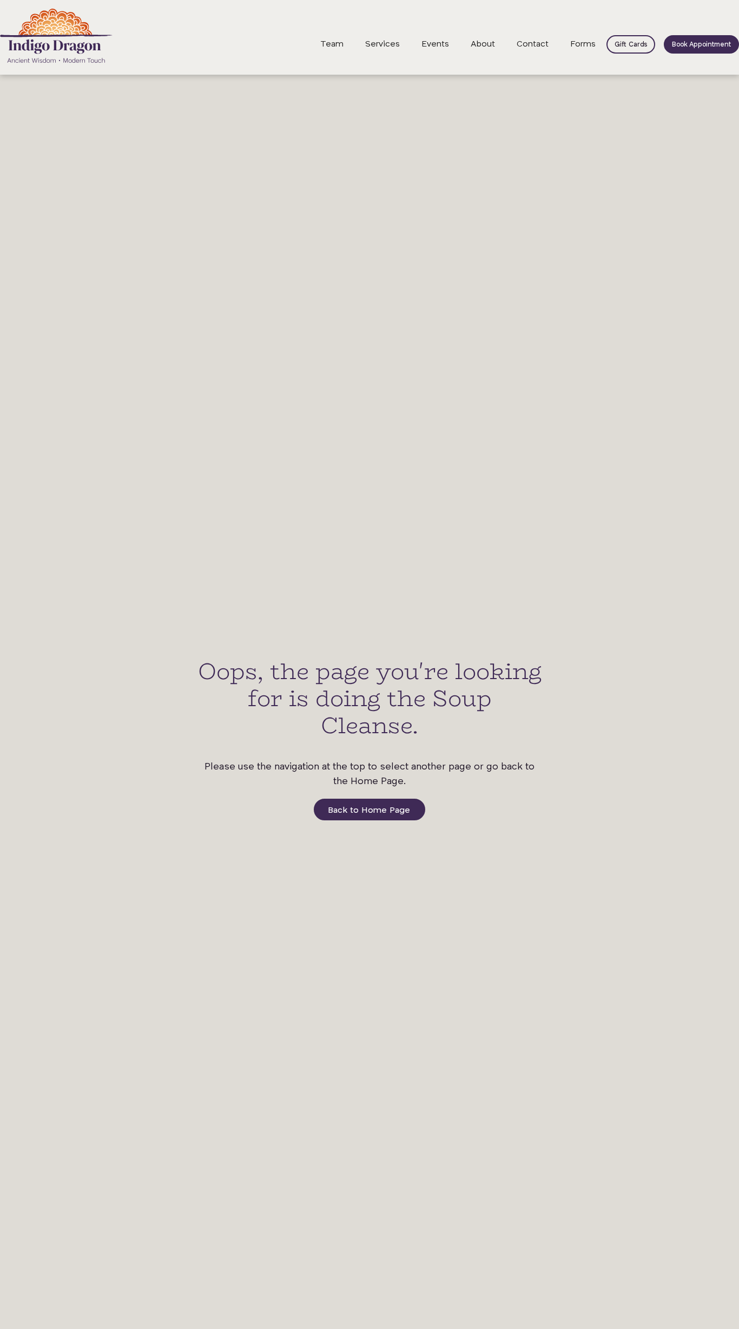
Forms (583, 44)
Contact (533, 44)
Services (382, 44)
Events (435, 44)
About (483, 44)
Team (332, 44)
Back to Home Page (369, 810)
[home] (56, 36)
